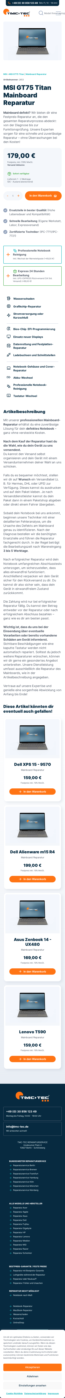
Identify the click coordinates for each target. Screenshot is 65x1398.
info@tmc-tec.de (17, 1126)
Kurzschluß (18, 1318)
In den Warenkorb (41, 195)
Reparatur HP (19, 1232)
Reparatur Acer (20, 1207)
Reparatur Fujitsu (21, 1224)
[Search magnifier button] (41, 13)
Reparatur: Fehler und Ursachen (28, 1283)
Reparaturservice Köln (23, 1182)
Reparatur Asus (20, 1216)
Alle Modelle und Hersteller (25, 1203)
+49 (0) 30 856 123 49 (25, 3)
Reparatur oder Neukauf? (24, 1279)
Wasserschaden (20, 1314)
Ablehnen (32, 1376)
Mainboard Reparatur (36, 74)
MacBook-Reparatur (22, 1310)
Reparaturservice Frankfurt (25, 1173)
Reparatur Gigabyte (22, 1228)
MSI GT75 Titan (16, 74)
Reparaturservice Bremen (25, 1169)
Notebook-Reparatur (22, 1306)
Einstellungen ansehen (32, 1385)
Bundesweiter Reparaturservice (27, 1161)
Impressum (53, 1393)
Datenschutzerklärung (35, 1393)
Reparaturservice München (25, 1186)
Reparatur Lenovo (21, 1236)
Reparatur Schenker (22, 1253)
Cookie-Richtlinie (14, 1393)
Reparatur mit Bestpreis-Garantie (28, 1270)
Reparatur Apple (20, 1212)
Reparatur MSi (19, 1244)
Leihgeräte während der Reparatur (29, 1274)
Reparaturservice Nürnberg (25, 1190)
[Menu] (58, 13)
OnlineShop (18, 1322)
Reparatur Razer (20, 1249)
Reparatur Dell (19, 1220)
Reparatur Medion (21, 1240)
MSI (5, 74)
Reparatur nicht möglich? (24, 1291)
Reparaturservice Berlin (24, 1165)
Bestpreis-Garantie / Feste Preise (28, 1266)
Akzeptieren (32, 1367)
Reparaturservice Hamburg (25, 1177)
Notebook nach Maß (22, 1295)
